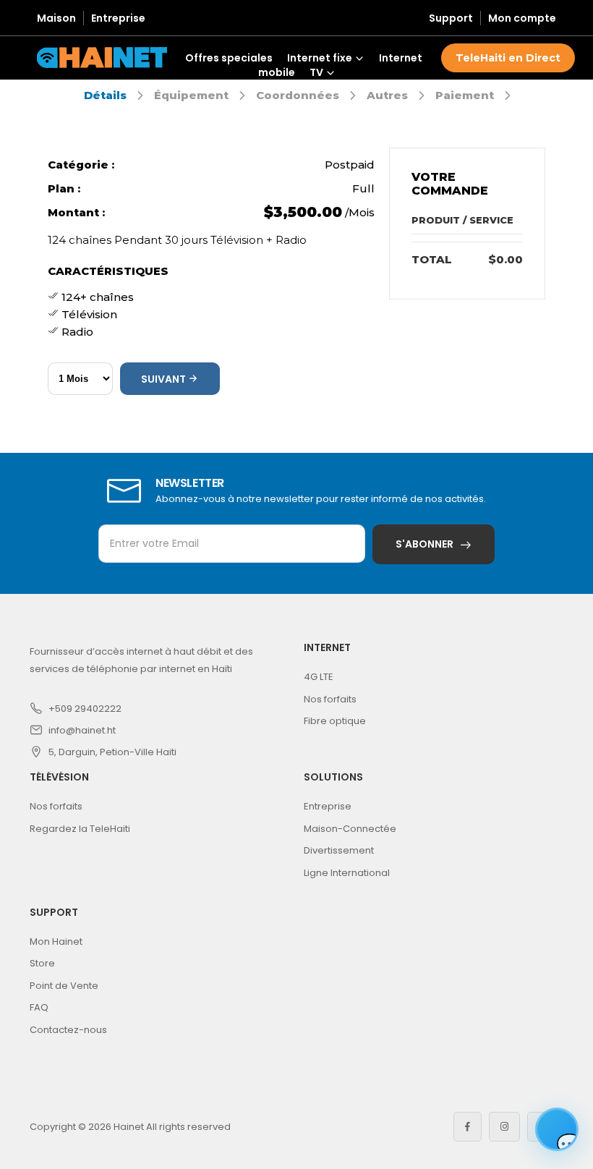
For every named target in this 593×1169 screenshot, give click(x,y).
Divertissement (339, 850)
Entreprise (118, 18)
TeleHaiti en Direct (508, 57)
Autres (387, 95)
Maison (56, 18)
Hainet (129, 1127)
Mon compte (522, 18)
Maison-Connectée (350, 829)
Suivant (164, 379)
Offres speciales (229, 58)
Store (42, 963)
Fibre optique (335, 721)
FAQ (39, 1007)
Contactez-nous (68, 1030)
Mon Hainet (56, 941)
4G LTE (318, 677)
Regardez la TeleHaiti (80, 829)
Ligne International (347, 873)
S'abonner (424, 544)
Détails (105, 95)
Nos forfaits (330, 699)
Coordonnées (297, 95)
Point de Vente (64, 985)
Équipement (191, 95)
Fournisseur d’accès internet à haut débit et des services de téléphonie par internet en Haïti (141, 660)
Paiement (464, 95)
